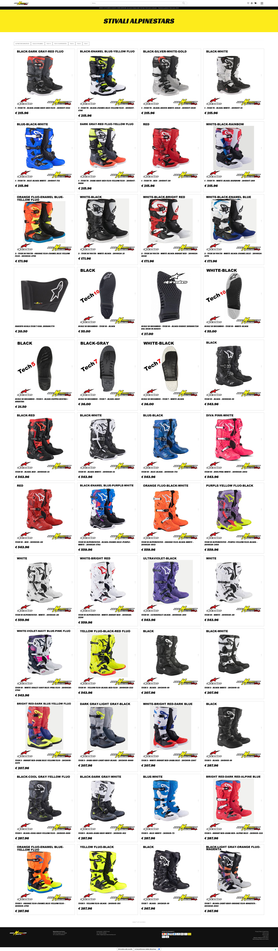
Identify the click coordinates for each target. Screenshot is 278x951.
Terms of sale (265, 934)
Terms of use (266, 933)
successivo (143, 922)
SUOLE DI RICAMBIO (38, 43)
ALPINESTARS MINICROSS (22, 43)
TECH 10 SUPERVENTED (60, 43)
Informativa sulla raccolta (125, 949)
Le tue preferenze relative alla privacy (145, 949)
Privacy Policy (258, 931)
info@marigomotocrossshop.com (108, 934)
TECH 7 (86, 43)
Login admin (266, 936)
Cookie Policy (265, 931)
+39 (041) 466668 (102, 933)
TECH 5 (79, 43)
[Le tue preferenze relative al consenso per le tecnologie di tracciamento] (275, 949)
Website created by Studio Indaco (261, 937)
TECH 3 (72, 43)
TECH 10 (48, 43)
